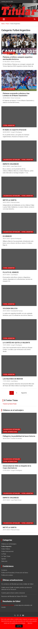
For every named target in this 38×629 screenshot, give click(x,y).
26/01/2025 (6, 274)
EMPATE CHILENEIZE (11, 164)
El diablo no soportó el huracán (14, 130)
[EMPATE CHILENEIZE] (19, 151)
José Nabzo (14, 274)
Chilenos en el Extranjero (11, 159)
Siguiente (24, 393)
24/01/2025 (6, 311)
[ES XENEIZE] (19, 223)
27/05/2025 (6, 470)
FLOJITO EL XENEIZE (11, 272)
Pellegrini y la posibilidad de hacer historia (19, 436)
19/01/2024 (6, 345)
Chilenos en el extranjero (13, 410)
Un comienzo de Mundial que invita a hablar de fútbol (17, 584)
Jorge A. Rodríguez (16, 132)
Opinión (3, 559)
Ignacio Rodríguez (16, 238)
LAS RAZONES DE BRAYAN (13, 379)
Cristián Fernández (16, 438)
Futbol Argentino (9, 52)
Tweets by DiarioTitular (10, 404)
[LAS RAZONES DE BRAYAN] (19, 365)
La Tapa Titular (5, 556)
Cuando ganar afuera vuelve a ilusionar (13, 593)
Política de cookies (7, 575)
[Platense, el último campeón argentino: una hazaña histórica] (19, 44)
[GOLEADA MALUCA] (19, 295)
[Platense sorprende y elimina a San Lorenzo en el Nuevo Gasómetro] (19, 80)
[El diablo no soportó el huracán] (19, 116)
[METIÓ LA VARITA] (19, 187)
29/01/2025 (6, 166)
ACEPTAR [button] (19, 626)
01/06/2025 (6, 61)
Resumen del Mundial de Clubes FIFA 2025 (14, 596)
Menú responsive (35, 1)
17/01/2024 (6, 381)
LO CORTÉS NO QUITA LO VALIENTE (16, 343)
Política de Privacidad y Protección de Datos (14, 572)
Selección (4, 561)
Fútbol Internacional (10, 431)
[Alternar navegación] (3, 19)
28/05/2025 (6, 438)
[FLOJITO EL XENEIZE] (19, 259)
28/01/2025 (6, 238)
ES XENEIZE (7, 236)
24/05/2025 (6, 132)
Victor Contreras (15, 61)
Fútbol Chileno (5, 549)
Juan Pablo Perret (16, 166)
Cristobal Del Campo (17, 311)
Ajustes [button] (30, 623)
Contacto (4, 570)
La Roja (3, 554)
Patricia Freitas (15, 202)
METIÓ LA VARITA (9, 200)
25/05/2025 (6, 98)
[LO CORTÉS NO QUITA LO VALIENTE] (19, 329)
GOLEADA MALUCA (10, 308)
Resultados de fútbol (7, 605)
